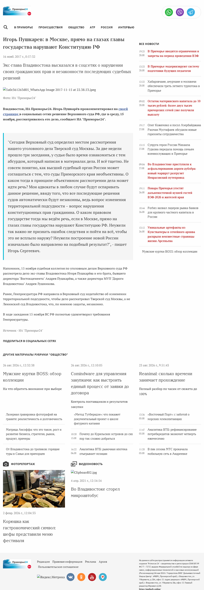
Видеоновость (91, 464)
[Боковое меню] (5, 27)
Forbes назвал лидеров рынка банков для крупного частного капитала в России (173, 212)
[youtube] (92, 577)
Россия (107, 27)
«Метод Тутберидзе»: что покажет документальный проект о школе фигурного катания (97, 419)
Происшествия (50, 27)
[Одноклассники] (81, 577)
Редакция (43, 561)
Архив (103, 561)
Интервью (126, 27)
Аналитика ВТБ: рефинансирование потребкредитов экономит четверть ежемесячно (172, 434)
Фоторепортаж (23, 464)
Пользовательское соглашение (58, 567)
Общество (76, 27)
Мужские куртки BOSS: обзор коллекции (169, 251)
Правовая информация (67, 561)
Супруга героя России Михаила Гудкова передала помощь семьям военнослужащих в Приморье (171, 149)
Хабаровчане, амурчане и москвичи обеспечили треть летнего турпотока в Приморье (174, 86)
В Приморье (23, 27)
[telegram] (191, 12)
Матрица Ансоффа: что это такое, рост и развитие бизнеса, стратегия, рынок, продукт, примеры (33, 434)
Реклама (90, 561)
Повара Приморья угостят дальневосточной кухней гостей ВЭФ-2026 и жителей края (170, 193)
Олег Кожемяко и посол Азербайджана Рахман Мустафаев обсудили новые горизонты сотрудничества (174, 130)
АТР (92, 27)
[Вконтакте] (71, 577)
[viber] (180, 12)
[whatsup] (169, 12)
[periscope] (103, 577)
